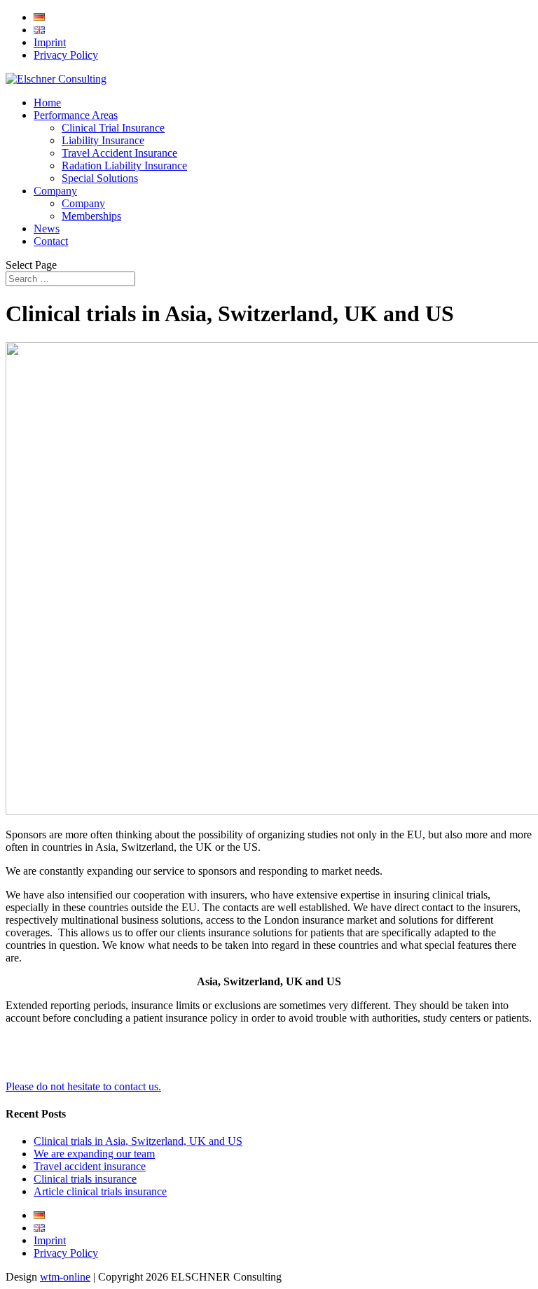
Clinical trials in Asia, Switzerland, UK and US (138, 1141)
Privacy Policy (66, 55)
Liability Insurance (103, 140)
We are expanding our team (94, 1154)
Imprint (50, 42)
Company (55, 191)
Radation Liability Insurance (124, 165)
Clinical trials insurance (85, 1179)
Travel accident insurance (90, 1166)
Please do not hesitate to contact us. (83, 1086)
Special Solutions (100, 178)
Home (47, 102)
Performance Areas (76, 115)
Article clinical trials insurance (100, 1191)
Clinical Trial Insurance (113, 128)
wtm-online (65, 1277)
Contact (51, 241)
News (47, 228)
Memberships (91, 216)
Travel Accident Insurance (119, 153)
